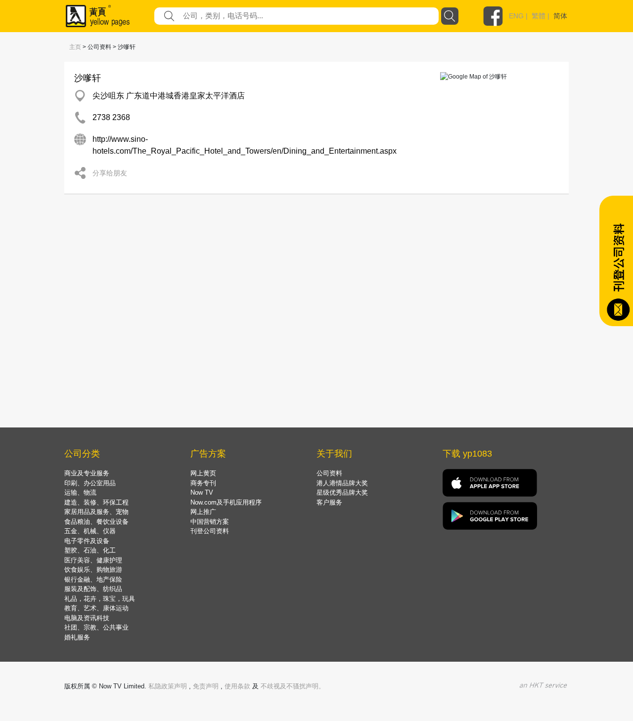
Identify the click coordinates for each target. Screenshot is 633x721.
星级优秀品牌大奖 (342, 492)
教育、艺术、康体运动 (96, 608)
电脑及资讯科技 (86, 618)
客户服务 (329, 502)
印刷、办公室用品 (90, 483)
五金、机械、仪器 (90, 531)
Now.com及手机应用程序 (226, 502)
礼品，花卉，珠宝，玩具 (99, 598)
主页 (75, 46)
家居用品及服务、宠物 (96, 511)
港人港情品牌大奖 (342, 483)
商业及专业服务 (86, 473)
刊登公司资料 (209, 531)
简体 (560, 16)
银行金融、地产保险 (93, 579)
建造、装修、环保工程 (96, 502)
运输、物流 (80, 492)
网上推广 (203, 511)
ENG (516, 16)
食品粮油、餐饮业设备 (96, 521)
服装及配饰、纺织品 (93, 589)
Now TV (201, 492)
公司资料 (329, 473)
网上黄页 (203, 473)
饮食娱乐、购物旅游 (93, 569)
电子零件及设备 (86, 541)
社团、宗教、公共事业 (96, 627)
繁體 (538, 16)
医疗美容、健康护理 (93, 560)
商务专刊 (203, 483)
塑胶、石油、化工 (90, 550)
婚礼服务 (77, 637)
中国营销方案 (209, 521)
